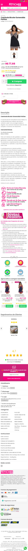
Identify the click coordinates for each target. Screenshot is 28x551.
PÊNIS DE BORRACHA (6, 421)
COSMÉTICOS (4, 415)
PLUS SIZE (17, 412)
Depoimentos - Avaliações (8, 457)
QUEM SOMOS (4, 439)
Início (4, 12)
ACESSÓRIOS (4, 412)
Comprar (18, 81)
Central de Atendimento (10, 252)
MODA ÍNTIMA (11, 12)
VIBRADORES (4, 417)
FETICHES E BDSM (5, 424)
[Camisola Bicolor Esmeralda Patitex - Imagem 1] (14, 55)
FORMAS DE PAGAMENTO (7, 441)
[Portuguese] (22, 1)
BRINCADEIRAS (18, 421)
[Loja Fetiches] (15, 4)
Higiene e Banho (19, 424)
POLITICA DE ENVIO (6, 445)
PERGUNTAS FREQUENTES (7, 443)
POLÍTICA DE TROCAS (7, 450)
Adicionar (9, 306)
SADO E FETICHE (5, 426)
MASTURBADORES (5, 419)
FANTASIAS (18, 417)
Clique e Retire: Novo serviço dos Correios (13, 455)
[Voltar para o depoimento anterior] (1, 328)
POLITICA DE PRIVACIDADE (8, 448)
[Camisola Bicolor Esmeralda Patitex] (7, 294)
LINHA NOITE (4, 428)
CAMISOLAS (20, 12)
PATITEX (3, 15)
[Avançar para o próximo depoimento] (27, 328)
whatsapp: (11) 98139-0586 (14, 251)
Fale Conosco (5, 436)
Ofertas (17, 430)
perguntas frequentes (15, 244)
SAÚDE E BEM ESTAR (20, 415)
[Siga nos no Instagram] (1, 466)
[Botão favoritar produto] (12, 282)
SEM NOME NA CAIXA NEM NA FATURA (11, 452)
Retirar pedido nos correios (8, 459)
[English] (24, 1)
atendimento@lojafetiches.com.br (12, 249)
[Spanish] (26, 1)
